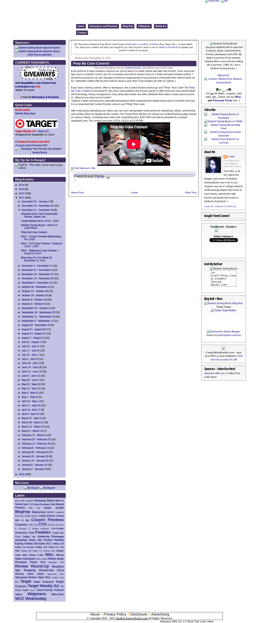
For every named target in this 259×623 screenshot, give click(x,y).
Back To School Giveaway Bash (39, 504)
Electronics (21, 532)
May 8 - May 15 (30, 392)
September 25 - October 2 (36, 308)
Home (80, 26)
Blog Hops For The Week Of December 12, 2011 (36, 259)
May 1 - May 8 (29, 397)
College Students (46, 516)
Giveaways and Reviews (103, 26)
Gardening (43, 536)
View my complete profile (220, 207)
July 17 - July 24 (30, 350)
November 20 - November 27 (38, 274)
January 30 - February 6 (35, 452)
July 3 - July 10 (30, 359)
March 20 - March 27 (33, 422)
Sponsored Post (55, 574)
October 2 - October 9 (33, 304)
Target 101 (43, 131)
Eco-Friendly (57, 528)
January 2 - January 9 (34, 469)
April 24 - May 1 (30, 401)
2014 (21, 185)
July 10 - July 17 (30, 354)
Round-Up (40, 566)
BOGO (50, 512)
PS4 (62, 562)
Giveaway (57, 536)
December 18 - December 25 (38, 205)
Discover (51, 525)
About (95, 614)
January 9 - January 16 (34, 464)
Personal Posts (26, 562)
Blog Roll (128, 26)
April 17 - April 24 (31, 405)
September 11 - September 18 (38, 316)
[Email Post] (107, 177)
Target (25, 581)
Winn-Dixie (58, 594)
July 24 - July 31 (30, 346)
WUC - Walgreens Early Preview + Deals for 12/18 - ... (40, 252)
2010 (21, 474)
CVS (43, 524)
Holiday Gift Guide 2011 (37, 543)
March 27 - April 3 (31, 418)
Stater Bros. (44, 577)
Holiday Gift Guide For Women (35, 551)
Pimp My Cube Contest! (34, 232)
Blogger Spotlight (54, 507)
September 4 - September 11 (37, 320)
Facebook (172, 47)
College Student (31, 516)
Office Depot (41, 559)
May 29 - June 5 (30, 380)
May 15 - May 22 (31, 388)
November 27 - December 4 (37, 270)
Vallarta (18, 594)
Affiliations (144, 26)
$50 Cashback (27, 501)
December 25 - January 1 (36, 201)
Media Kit (160, 26)
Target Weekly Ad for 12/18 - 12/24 (40, 221)
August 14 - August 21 (34, 333)
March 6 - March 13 (32, 431)
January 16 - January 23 (35, 460)
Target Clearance (43, 581)
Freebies (43, 532)
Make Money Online (33, 555)
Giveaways (21, 540)
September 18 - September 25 (38, 312)
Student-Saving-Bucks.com (132, 618)
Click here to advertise (39, 54)
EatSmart (45, 529)
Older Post (190, 192)
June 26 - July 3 (30, 363)
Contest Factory (132, 67)
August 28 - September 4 (35, 325)
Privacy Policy (115, 614)
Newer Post (77, 192)
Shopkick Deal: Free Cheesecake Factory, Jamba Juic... (39, 215)
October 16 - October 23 (35, 295)
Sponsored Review (26, 577)
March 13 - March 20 (33, 426)
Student (55, 578)
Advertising (160, 614)
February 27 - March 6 (34, 435)
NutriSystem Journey (229, 335)
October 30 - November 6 (35, 287)
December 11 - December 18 (37, 210)
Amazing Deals (44, 500)
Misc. (49, 554)
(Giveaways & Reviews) (45, 97)
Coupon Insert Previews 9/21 (32, 145)
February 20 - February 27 (36, 439)
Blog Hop (34, 508)
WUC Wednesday (31, 598)
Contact (82, 32)
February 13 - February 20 (36, 443)
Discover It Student (29, 529)
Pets (42, 562)
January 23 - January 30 (35, 456)
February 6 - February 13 (35, 448)
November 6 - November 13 (37, 282)
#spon (17, 501)
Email (154, 44)
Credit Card (33, 525)
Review (21, 566)
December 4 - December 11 (37, 265)
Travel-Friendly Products (50, 590)
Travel (32, 590)
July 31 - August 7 (31, 342)
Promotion (53, 562)
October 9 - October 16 (34, 299)
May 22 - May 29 (31, 384)
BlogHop (22, 512)
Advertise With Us (214, 373)
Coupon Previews (47, 520)
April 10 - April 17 (31, 409)
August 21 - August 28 (34, 329)
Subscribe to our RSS (137, 44)
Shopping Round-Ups (38, 570)
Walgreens (37, 594)
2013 (21, 189)
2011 (21, 197)
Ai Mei (231, 157)
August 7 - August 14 (33, 337)
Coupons (21, 524)
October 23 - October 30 (35, 291)
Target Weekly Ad (43, 586)
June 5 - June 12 (31, 375)
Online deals (56, 558)
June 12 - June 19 (31, 371)
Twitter (162, 47)
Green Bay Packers (40, 540)
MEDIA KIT (223, 75)
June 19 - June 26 (31, 367)
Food (31, 532)
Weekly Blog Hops (25, 113)
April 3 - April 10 (30, 414)
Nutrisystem (29, 558)
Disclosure (138, 614)
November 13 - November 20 (38, 278)
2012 (21, 193)
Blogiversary (39, 512)
